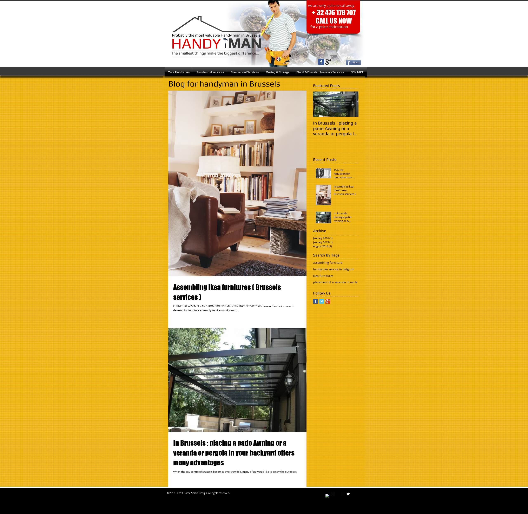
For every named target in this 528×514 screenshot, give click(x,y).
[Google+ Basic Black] (328, 62)
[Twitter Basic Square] (321, 301)
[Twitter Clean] (348, 494)
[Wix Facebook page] (321, 62)
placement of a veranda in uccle (335, 282)
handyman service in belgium (333, 269)
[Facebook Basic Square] (315, 301)
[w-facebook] (327, 496)
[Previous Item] (320, 104)
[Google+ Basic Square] (327, 301)
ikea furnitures (323, 276)
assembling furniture (327, 263)
